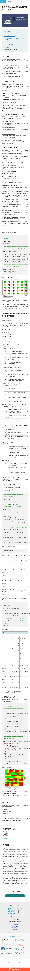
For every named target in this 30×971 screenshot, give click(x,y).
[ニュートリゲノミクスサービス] (21, 949)
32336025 (25, 883)
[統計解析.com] (6, 953)
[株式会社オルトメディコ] (15, 936)
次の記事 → (18, 891)
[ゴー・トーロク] (5, 940)
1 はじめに (7, 33)
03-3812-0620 (16, 919)
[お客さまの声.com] (20, 945)
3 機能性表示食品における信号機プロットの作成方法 (15, 39)
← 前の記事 (11, 891)
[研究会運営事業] (6, 949)
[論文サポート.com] (21, 953)
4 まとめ (6, 42)
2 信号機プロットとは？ (10, 36)
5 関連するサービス (9, 44)
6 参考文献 (7, 47)
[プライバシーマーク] (15, 929)
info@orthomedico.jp (16, 921)
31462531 (8, 875)
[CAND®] (5, 945)
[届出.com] (19, 940)
